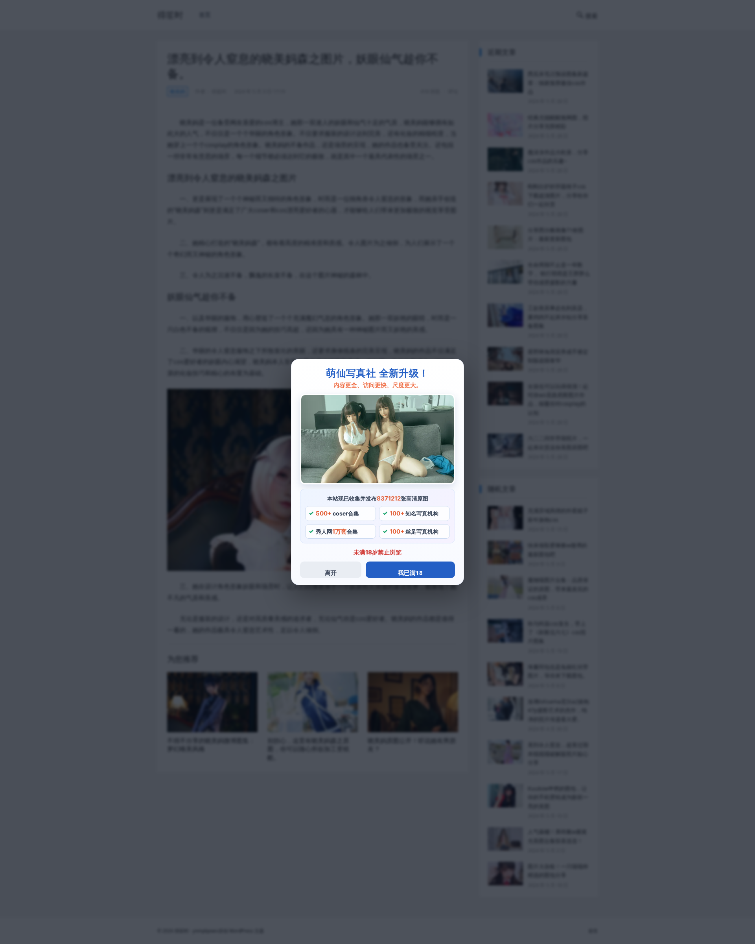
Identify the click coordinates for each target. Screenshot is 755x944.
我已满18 (410, 572)
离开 (331, 572)
